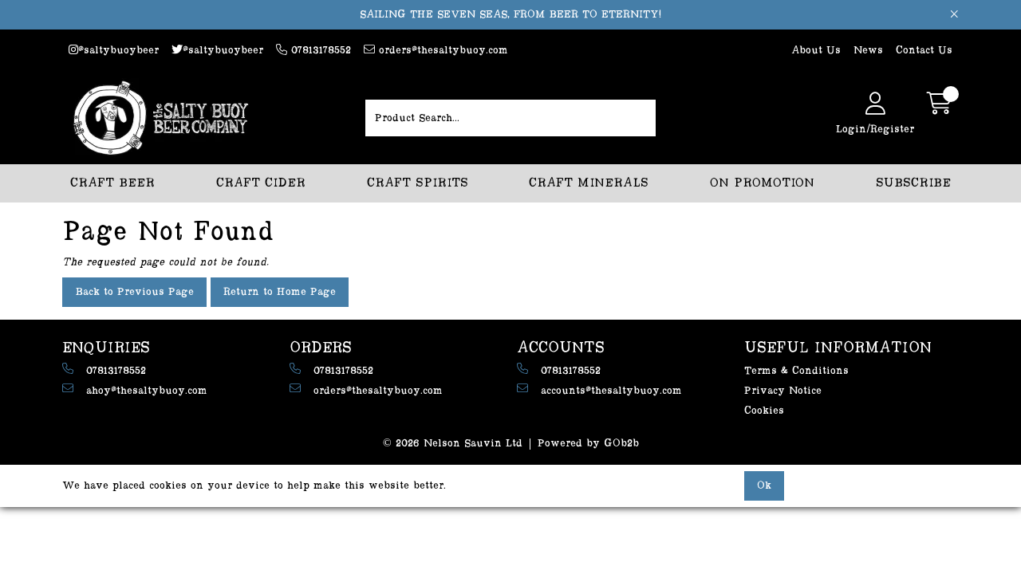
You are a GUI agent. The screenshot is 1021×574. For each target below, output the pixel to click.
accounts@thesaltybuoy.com (611, 390)
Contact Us (924, 50)
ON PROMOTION (762, 183)
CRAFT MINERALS (588, 183)
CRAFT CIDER (261, 183)
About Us (816, 50)
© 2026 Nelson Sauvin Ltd (452, 443)
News (868, 50)
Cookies (764, 410)
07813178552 (319, 50)
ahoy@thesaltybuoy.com (146, 390)
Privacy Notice (783, 390)
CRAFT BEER (112, 183)
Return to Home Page (279, 291)
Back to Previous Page (134, 291)
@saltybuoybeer (118, 50)
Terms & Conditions (796, 370)
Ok (764, 485)
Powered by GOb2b (588, 443)
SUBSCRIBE (913, 183)
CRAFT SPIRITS (417, 183)
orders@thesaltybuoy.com (441, 50)
